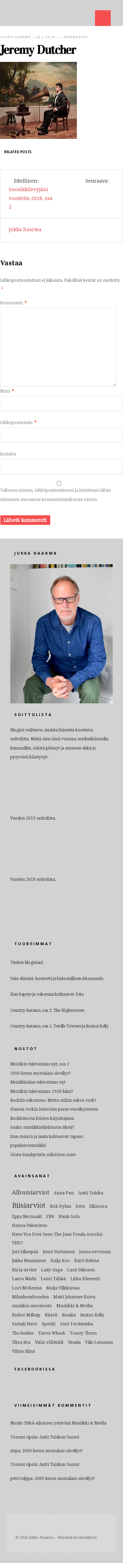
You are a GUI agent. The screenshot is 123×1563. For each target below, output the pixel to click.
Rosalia (69, 1315)
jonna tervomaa (95, 1251)
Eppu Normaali (27, 1216)
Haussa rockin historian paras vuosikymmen (54, 1109)
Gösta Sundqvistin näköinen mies (43, 1154)
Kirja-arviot (24, 1269)
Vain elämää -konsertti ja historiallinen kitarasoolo (56, 978)
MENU (103, 18)
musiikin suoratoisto (32, 1305)
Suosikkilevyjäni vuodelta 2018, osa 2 (31, 198)
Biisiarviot (28, 1205)
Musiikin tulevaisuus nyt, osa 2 (39, 1064)
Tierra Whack (51, 1333)
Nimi (7, 391)
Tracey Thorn (83, 1333)
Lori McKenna (27, 1287)
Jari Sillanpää (25, 1251)
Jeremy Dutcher (38, 49)
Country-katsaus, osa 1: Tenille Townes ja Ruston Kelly (59, 1026)
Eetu (80, 1206)
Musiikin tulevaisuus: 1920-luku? (41, 1091)
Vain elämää (49, 1342)
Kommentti (13, 303)
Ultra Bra (21, 1342)
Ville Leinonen (99, 1342)
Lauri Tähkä (53, 1278)
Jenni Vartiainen (59, 1251)
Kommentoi (76, 37)
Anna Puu (64, 1192)
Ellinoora (98, 1206)
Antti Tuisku (90, 1192)
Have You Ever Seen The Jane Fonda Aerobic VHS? (57, 1238)
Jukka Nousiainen (29, 1260)
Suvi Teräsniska (76, 1323)
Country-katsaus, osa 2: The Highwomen (47, 1010)
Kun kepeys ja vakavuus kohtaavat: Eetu (47, 994)
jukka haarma (15, 37)
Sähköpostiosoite (18, 422)
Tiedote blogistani (26, 962)
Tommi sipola (23, 1437)
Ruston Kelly (92, 1315)
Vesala (74, 1342)
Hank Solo (69, 1216)
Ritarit (51, 1315)
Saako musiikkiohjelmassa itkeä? (42, 1127)
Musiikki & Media (74, 1305)
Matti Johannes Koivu (74, 1297)
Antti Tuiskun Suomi (59, 1437)
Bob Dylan (60, 1206)
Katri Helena (86, 1260)
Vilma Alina (23, 1351)
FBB (50, 1216)
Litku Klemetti (85, 1278)
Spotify (49, 1324)
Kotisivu (8, 454)
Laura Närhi (24, 1278)
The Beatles (22, 1333)
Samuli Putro (24, 1324)
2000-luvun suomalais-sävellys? (40, 1073)
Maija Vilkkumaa (63, 1288)
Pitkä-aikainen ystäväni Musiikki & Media (65, 1423)
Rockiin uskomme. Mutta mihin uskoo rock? (53, 1100)
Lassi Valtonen (81, 1270)
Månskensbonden (30, 1296)
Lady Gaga (52, 1269)
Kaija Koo (60, 1260)
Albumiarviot (30, 1192)
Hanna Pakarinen (29, 1225)
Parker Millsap (26, 1315)
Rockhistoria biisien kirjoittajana (42, 1118)
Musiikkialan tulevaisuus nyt (38, 1082)
